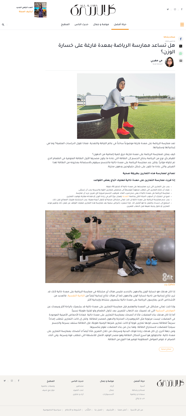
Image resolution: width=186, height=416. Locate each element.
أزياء (112, 386)
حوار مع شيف (48, 390)
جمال (111, 390)
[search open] (4, 25)
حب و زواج (140, 399)
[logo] (93, 9)
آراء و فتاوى (78, 394)
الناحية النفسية (76, 296)
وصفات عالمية (48, 386)
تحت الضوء (78, 390)
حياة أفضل (120, 24)
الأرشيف (110, 410)
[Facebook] (180, 39)
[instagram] (175, 10)
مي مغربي (156, 60)
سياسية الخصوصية (52, 410)
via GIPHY (169, 285)
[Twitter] (180, 46)
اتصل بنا (98, 410)
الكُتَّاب (88, 410)
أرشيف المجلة (26, 12)
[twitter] (167, 10)
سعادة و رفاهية (137, 394)
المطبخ (65, 24)
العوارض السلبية (165, 311)
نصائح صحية (166, 349)
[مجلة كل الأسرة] (170, 383)
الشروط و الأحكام (73, 410)
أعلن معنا (122, 410)
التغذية (126, 197)
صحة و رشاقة (169, 37)
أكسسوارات (108, 394)
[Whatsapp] (180, 53)
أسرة (142, 386)
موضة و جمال (101, 24)
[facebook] (181, 10)
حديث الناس (81, 24)
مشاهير (79, 386)
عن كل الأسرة (136, 410)
